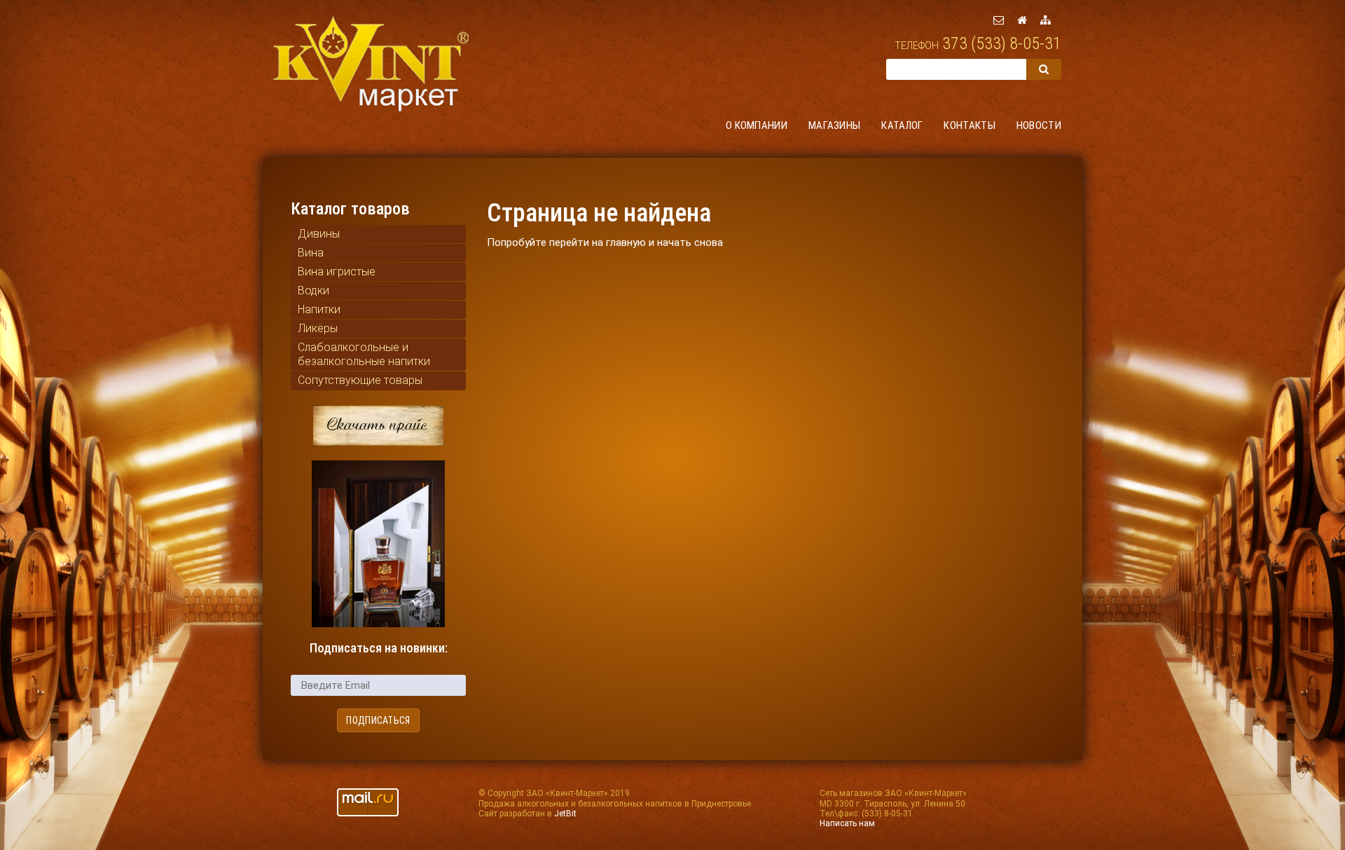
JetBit (565, 813)
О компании (756, 125)
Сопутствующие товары (360, 380)
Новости (1038, 125)
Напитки (319, 309)
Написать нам (847, 823)
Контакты (969, 125)
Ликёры (318, 328)
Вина (311, 252)
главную (626, 242)
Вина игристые (336, 271)
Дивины (319, 233)
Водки (313, 290)
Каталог (902, 125)
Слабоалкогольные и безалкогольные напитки (364, 354)
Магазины (834, 125)
